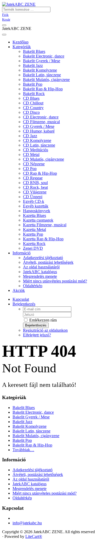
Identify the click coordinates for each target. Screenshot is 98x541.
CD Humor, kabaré (39, 131)
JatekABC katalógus (40, 271)
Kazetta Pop (33, 234)
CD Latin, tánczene (39, 145)
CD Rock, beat (35, 187)
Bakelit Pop (32, 84)
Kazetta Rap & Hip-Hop (43, 239)
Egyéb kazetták (35, 206)
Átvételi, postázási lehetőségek (48, 262)
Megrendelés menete (40, 276)
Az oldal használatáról (41, 267)
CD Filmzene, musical (41, 121)
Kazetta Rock (34, 243)
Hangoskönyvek (36, 211)
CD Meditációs (35, 150)
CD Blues (31, 98)
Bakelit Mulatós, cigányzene (46, 79)
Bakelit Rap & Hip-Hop (43, 89)
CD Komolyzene (37, 140)
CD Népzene (34, 164)
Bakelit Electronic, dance (43, 56)
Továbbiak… (23, 450)
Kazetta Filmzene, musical (44, 225)
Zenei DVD (33, 248)
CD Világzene (35, 192)
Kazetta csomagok (38, 220)
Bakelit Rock (34, 93)
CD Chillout (33, 103)
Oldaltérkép (32, 286)
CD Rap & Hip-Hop (40, 173)
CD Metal (31, 154)
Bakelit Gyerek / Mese (41, 61)
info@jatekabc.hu (27, 523)
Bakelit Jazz (33, 65)
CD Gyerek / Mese (38, 126)
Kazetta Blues (34, 215)
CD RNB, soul (35, 182)
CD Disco (31, 112)
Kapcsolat (21, 299)
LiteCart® (33, 536)
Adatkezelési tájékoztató (43, 257)
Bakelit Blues (34, 51)
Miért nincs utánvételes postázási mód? (55, 281)
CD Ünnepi (32, 196)
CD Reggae (33, 178)
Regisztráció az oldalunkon (45, 330)
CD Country (33, 107)
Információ (22, 253)
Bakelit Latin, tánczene (42, 75)
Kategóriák (22, 47)
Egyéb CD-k (33, 201)
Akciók (19, 290)
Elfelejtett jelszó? (37, 335)
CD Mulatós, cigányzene (43, 159)
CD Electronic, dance (41, 117)
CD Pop (30, 168)
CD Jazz (30, 136)
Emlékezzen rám (42, 320)
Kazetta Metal (34, 229)
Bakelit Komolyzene (40, 70)
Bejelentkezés (24, 304)
